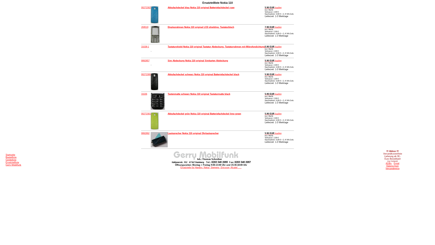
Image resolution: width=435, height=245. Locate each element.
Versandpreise (392, 168)
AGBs (389, 163)
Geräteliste (11, 160)
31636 (144, 94)
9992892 (145, 133)
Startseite (10, 154)
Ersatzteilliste (12, 162)
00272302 (146, 7)
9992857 (145, 60)
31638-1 (145, 46)
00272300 (146, 74)
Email (396, 163)
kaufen (273, 7)
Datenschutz (392, 166)
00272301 (146, 113)
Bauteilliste (11, 157)
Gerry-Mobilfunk (13, 165)
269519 (144, 27)
